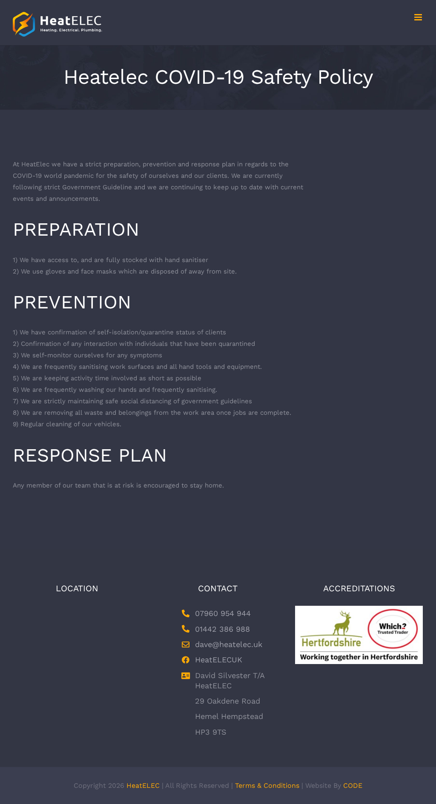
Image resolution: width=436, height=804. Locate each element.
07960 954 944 (223, 613)
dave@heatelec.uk (228, 644)
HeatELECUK (218, 659)
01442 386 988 (222, 628)
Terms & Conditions (267, 785)
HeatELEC (143, 785)
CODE (352, 785)
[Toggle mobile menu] (418, 17)
